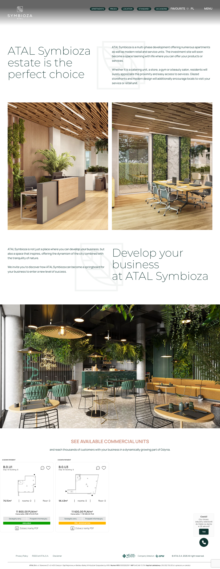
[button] (203, 542)
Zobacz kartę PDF (29, 528)
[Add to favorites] (48, 468)
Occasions (161, 9)
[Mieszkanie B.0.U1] (26, 485)
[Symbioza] (20, 12)
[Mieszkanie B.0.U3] (82, 485)
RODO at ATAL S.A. (40, 555)
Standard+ (144, 9)
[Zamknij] (214, 513)
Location (127, 9)
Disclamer (57, 555)
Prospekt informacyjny (38, 519)
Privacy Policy (22, 555)
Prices (113, 9)
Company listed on (146, 555)
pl (192, 8)
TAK (204, 532)
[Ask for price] (42, 468)
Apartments (98, 9)
